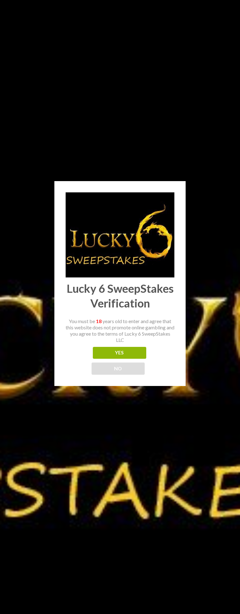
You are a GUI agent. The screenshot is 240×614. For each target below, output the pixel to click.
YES (119, 352)
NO (118, 368)
